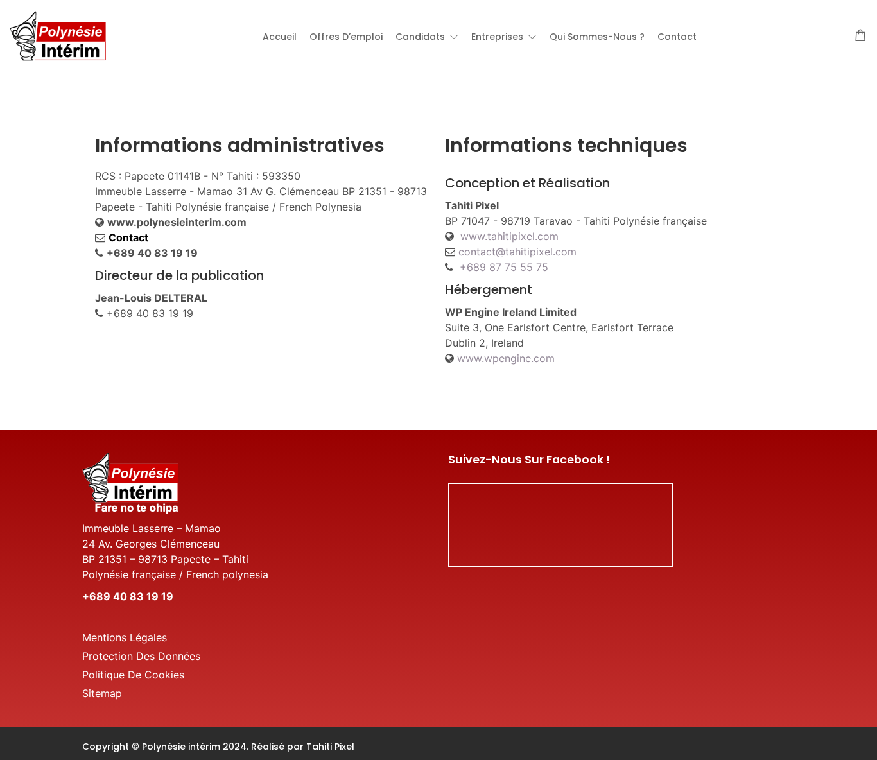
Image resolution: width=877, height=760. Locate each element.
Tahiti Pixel (330, 746)
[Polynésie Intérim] (58, 34)
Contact (128, 237)
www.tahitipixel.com (509, 236)
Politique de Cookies (133, 674)
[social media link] (783, 745)
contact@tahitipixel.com (517, 251)
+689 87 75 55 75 (504, 267)
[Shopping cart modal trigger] (860, 36)
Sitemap (102, 693)
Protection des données (141, 656)
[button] (426, 36)
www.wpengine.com (506, 358)
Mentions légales (124, 637)
